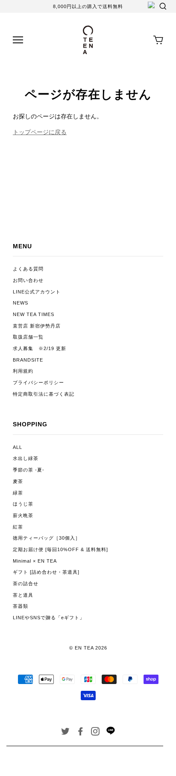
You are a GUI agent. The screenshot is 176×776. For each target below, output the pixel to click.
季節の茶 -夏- (28, 469)
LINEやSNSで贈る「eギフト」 (49, 617)
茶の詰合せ (25, 583)
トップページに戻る (40, 132)
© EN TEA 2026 (88, 647)
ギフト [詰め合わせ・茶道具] (46, 572)
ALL (17, 447)
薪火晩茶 (23, 515)
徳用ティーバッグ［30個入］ (46, 537)
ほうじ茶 (23, 503)
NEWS (20, 302)
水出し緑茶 (25, 458)
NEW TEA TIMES (33, 314)
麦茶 (18, 481)
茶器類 (20, 606)
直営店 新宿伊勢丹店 (37, 325)
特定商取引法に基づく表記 (43, 394)
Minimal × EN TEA (35, 560)
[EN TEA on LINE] (110, 733)
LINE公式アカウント (37, 291)
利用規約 (23, 371)
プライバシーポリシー (38, 382)
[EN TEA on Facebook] (80, 733)
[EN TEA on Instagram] (95, 733)
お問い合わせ (28, 280)
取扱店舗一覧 (28, 336)
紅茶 (18, 526)
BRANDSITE (28, 359)
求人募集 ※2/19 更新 (39, 348)
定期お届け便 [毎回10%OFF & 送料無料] (60, 549)
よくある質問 (28, 268)
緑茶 (18, 492)
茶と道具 (23, 595)
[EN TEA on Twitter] (65, 733)
